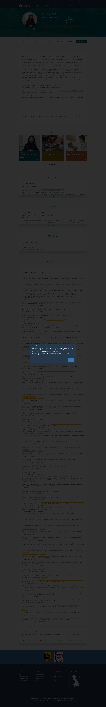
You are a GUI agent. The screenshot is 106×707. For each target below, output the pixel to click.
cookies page (34, 354)
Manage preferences (61, 360)
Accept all (71, 360)
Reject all (33, 360)
